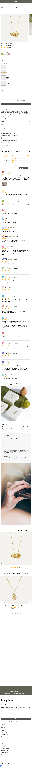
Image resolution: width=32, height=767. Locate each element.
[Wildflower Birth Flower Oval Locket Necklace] (14, 590)
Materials (3, 121)
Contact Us (3, 754)
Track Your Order (4, 759)
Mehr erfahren (5, 118)
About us (3, 730)
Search (2, 756)
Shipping (3, 746)
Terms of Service (4, 734)
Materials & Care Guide (6, 752)
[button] (5, 7)
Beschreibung (4, 109)
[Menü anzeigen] (1, 7)
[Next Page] (23, 384)
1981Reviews (5, 160)
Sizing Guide (3, 124)
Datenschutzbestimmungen (6, 721)
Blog (2, 738)
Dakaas (9, 765)
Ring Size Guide (4, 750)
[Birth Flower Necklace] (16, 548)
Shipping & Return (5, 128)
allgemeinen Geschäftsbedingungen (24, 721)
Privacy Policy (4, 732)
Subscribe (3, 736)
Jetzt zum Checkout (16, 104)
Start (2, 43)
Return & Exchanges (5, 748)
